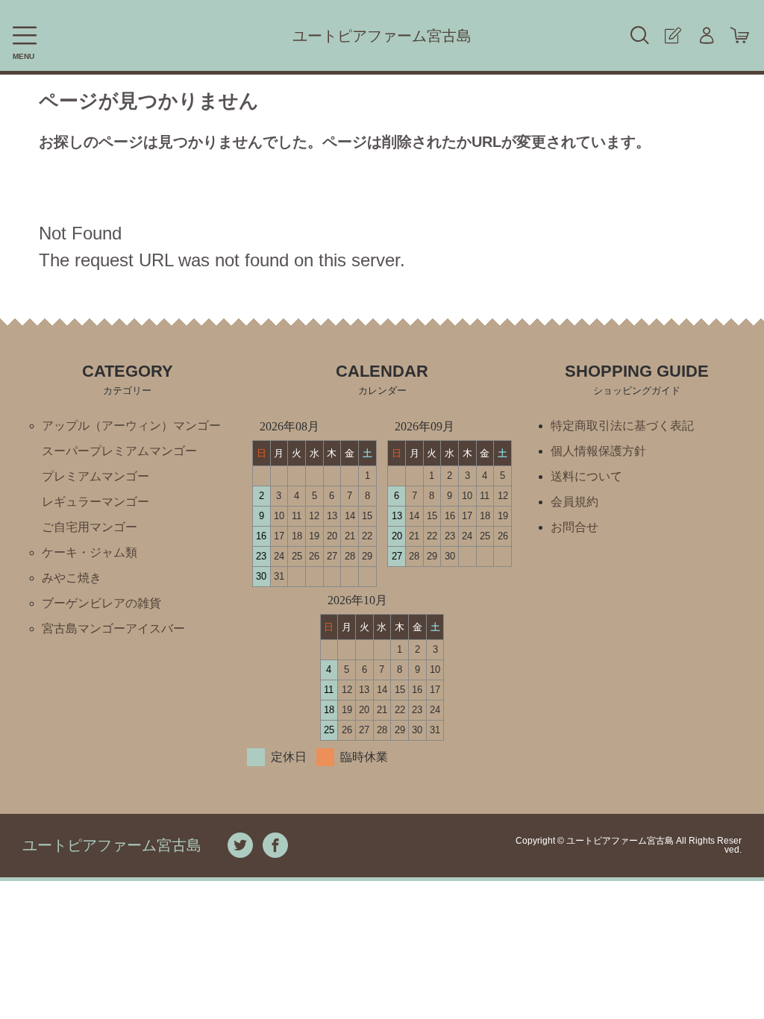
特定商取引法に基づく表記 (622, 425)
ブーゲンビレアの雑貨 (101, 603)
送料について (586, 476)
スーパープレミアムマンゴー (119, 451)
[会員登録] (672, 35)
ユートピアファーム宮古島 (382, 35)
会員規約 (574, 501)
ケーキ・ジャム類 (89, 552)
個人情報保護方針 (598, 451)
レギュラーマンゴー (95, 501)
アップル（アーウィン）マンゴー (131, 425)
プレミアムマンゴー (95, 476)
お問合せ (574, 527)
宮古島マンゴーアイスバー (113, 628)
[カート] (740, 35)
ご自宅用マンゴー (89, 527)
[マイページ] (706, 35)
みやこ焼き (71, 577)
